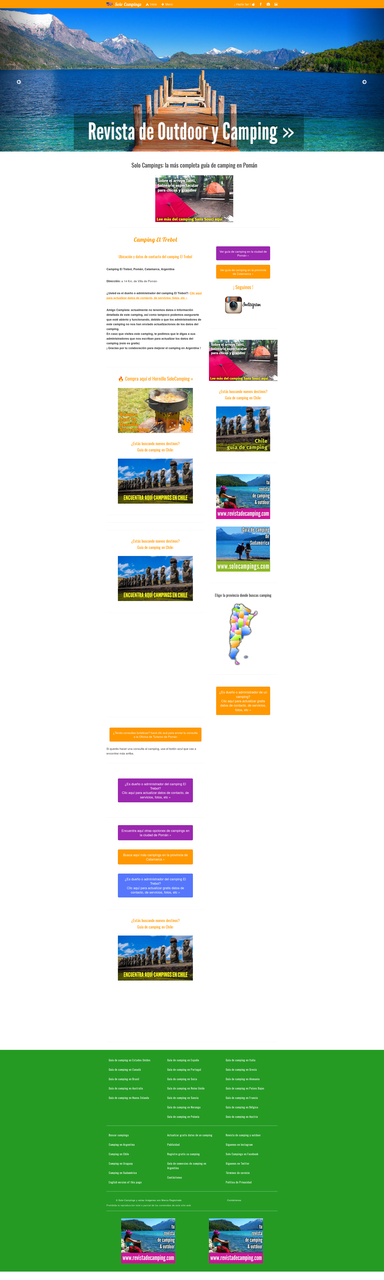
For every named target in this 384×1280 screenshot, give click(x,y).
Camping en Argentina (122, 1144)
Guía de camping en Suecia (183, 1097)
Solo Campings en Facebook (242, 1154)
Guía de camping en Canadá (125, 1069)
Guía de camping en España (183, 1060)
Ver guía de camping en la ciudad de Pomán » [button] (243, 253)
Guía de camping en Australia (126, 1088)
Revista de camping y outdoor (243, 1135)
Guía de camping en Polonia (183, 1116)
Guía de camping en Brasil (124, 1079)
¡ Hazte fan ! (243, 4)
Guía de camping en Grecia (241, 1069)
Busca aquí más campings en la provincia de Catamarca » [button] (155, 856)
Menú (168, 4)
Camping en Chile (119, 1154)
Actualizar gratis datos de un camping (189, 1135)
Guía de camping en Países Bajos (245, 1088)
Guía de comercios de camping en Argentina (186, 1165)
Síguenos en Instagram (239, 1144)
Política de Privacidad (239, 1182)
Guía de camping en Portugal (184, 1069)
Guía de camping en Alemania (243, 1079)
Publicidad (173, 1144)
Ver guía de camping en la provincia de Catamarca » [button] (243, 272)
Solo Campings (128, 4)
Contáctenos (174, 1177)
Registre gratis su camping (183, 1154)
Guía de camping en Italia (240, 1060)
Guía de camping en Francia (242, 1097)
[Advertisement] (155, 641)
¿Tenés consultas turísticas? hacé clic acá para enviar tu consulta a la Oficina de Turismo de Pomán (155, 734)
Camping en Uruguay (121, 1163)
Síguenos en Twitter (237, 1163)
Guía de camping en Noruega (184, 1107)
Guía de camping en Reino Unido (186, 1088)
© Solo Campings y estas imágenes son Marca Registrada (149, 1200)
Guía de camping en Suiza (182, 1079)
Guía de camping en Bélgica (242, 1107)
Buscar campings (119, 1135)
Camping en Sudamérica (123, 1172)
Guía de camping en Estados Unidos (129, 1060)
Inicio (153, 4)
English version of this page (125, 1182)
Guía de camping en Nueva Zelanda (129, 1097)
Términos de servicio (238, 1172)
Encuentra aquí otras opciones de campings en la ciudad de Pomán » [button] (155, 832)
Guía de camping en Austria (242, 1116)
